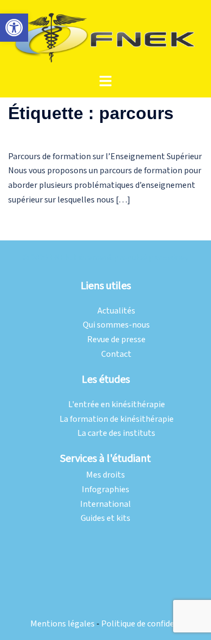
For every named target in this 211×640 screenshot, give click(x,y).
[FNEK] (105, 36)
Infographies (105, 489)
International (105, 504)
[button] (14, 28)
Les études (106, 380)
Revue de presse (116, 339)
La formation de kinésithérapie (117, 419)
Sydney (175, 258)
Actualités (116, 311)
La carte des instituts (116, 433)
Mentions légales (62, 624)
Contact (116, 354)
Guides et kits (105, 518)
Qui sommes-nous (116, 325)
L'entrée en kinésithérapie (116, 404)
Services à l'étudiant (105, 459)
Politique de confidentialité (151, 624)
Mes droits (105, 475)
